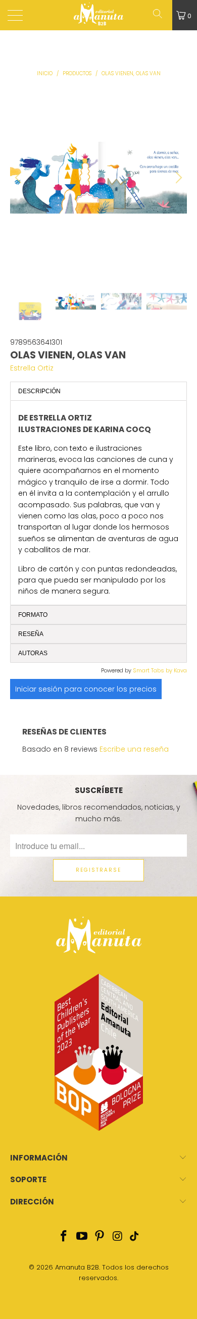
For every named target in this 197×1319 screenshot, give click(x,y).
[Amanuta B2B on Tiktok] (133, 1237)
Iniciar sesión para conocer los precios (86, 689)
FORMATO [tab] (32, 614)
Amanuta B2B (77, 1267)
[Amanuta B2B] (99, 15)
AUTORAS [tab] (32, 653)
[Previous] (20, 177)
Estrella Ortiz (32, 368)
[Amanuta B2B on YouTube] (81, 1237)
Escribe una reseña (134, 749)
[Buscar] (161, 15)
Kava (180, 670)
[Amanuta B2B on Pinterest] (100, 1237)
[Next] (177, 177)
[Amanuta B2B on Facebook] (64, 1237)
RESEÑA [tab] (30, 634)
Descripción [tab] (39, 391)
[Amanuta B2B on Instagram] (118, 1237)
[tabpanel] (98, 502)
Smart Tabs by (153, 670)
